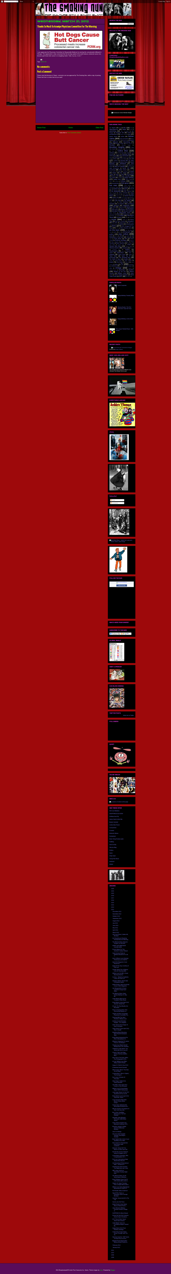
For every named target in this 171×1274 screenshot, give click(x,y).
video (110, 268)
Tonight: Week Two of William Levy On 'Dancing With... (120, 970)
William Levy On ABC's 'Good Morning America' (120, 974)
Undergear (131, 264)
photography (127, 232)
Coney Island (123, 158)
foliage (117, 174)
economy (112, 170)
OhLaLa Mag (112, 847)
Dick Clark (130, 166)
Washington (122, 270)
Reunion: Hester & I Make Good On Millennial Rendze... (119, 1128)
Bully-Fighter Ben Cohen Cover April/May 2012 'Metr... (120, 1139)
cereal (127, 152)
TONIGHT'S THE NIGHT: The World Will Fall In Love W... (120, 1049)
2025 (112, 888)
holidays (123, 181)
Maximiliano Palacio (116, 211)
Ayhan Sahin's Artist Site (115, 819)
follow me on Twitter (128, 715)
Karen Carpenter (122, 285)
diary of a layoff (119, 166)
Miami (118, 214)
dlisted (111, 864)
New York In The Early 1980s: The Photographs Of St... (120, 1058)
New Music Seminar (120, 221)
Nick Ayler (114, 222)
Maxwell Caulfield (128, 211)
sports (111, 252)
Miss (133, 214)
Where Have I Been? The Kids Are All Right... (120, 1070)
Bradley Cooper (120, 143)
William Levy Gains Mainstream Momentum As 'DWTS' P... (120, 1187)
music (113, 219)
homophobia (115, 183)
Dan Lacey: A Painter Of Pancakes (118, 1078)
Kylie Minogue (128, 199)
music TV (125, 219)
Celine (113, 151)
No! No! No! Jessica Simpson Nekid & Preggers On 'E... (120, 1152)
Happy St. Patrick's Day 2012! (120, 1065)
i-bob (101, 1270)
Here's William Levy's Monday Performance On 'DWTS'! (120, 959)
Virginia (130, 268)
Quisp (110, 235)
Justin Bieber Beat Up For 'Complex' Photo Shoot (119, 999)
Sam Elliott (112, 244)
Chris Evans (112, 155)
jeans (125, 188)
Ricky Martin (117, 238)
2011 (112, 1250)
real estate (126, 235)
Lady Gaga (118, 200)
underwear (114, 266)
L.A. (110, 200)
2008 (112, 1257)
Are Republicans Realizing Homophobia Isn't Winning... (120, 939)
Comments (115, 503)
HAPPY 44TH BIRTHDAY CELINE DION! (119, 946)
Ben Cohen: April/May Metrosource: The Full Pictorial (119, 1114)
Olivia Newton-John (125, 228)
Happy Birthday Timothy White (126, 295)
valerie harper (128, 266)
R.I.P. (116, 235)
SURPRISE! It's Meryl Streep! (120, 1213)
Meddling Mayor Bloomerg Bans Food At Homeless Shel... (119, 1034)
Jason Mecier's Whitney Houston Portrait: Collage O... (119, 1209)
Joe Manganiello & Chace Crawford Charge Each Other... (119, 990)
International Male (113, 187)
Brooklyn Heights (117, 147)
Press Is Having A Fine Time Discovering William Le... (119, 1010)
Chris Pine (117, 157)
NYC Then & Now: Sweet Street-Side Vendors (119, 1219)
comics (115, 158)
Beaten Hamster (113, 822)
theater (126, 259)
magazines (126, 205)
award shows (113, 136)
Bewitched (124, 140)
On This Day (128, 230)
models (121, 215)
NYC (114, 226)
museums (131, 217)
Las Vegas (127, 200)
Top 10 (127, 262)
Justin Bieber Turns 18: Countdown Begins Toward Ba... (120, 1224)
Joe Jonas (131, 190)
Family (132, 171)
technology (112, 257)
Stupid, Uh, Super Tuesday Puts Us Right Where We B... (120, 1184)
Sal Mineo (129, 243)
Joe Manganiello (116, 191)
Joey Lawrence (128, 191)
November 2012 (117, 914)
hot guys (125, 183)
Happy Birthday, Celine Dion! (125, 319)
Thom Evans (118, 260)
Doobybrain (112, 836)
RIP (126, 238)
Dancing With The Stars (127, 160)
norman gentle (130, 224)
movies (119, 217)
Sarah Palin (121, 244)
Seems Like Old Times (118, 1202)
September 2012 (117, 918)
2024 (112, 891)
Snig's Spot (112, 856)
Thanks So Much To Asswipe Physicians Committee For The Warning (67, 26)
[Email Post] (41, 59)
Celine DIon (123, 151)
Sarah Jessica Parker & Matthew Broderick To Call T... (120, 954)
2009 (112, 1255)
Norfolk (121, 224)
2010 (112, 1252)
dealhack (111, 861)
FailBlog (111, 841)
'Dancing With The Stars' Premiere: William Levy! (119, 1018)
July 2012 (115, 923)
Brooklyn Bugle (126, 145)
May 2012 (115, 927)
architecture (113, 134)
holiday (116, 181)
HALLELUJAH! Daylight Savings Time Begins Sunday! (118, 1135)
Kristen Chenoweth (118, 199)
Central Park (121, 152)
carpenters (120, 149)
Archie (129, 132)
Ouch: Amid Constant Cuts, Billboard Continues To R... (120, 1123)
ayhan (122, 136)
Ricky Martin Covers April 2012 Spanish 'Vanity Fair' (120, 1003)
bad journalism (124, 138)
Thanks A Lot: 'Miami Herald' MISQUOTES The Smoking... (120, 1045)
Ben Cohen (118, 140)
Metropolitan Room (125, 212)
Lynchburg (130, 203)
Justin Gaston (119, 195)
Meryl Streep (112, 212)
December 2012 (117, 911)
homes (132, 181)
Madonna (116, 205)
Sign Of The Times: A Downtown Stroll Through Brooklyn (120, 1194)
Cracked (111, 830)
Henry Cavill (129, 179)
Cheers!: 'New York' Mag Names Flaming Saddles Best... (119, 1054)
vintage (118, 268)
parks (115, 232)
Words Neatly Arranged (120, 275)
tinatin (111, 262)
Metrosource (112, 214)
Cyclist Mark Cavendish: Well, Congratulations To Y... (120, 1156)
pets (120, 232)
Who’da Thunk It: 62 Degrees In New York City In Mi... (120, 1109)
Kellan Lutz (115, 197)
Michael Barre (126, 214)
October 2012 (116, 916)
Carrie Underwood (129, 149)
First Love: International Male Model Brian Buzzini (120, 1160)
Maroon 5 (122, 208)
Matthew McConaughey (127, 210)
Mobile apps (114, 215)
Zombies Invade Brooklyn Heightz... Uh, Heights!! (119, 1021)
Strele (130, 252)
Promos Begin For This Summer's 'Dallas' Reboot (120, 950)
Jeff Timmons (114, 190)
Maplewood (121, 207)
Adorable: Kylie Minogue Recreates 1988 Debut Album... (119, 1119)
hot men (113, 185)
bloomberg (126, 142)
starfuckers (120, 252)
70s (120, 127)
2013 (112, 907)
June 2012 (116, 925)
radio (121, 235)
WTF (120, 276)
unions (121, 266)
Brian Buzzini (129, 143)
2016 (112, 900)
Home (70, 127)
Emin (131, 169)
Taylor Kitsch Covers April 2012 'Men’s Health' (120, 1029)
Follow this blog (121, 585)
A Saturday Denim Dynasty (119, 1067)
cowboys (116, 160)
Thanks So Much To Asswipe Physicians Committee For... (120, 1014)
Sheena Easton (114, 248)
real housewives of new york (121, 236)
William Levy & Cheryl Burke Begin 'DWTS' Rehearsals (120, 1089)
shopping (125, 248)
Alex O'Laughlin (125, 131)
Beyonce (131, 140)
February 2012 (117, 1245)
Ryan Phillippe (124, 241)
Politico (111, 850)
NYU (117, 228)
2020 (112, 893)
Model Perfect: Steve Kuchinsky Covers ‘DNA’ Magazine (120, 985)
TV (122, 264)
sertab (129, 244)
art (130, 134)
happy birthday (129, 177)
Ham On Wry (112, 844)
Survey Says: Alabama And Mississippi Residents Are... (120, 1105)
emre (119, 171)
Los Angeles (120, 203)
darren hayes (124, 162)
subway (111, 254)
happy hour (117, 179)
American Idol (120, 132)
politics (111, 234)
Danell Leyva (115, 162)
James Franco (118, 188)
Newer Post (41, 127)
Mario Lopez (115, 208)
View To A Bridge (116, 1131)
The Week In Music (115, 259)
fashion (114, 173)
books (111, 143)
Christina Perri (125, 157)
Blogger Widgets (119, 349)
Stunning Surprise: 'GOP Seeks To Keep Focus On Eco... (120, 1237)
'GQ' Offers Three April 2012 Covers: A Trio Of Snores (119, 1085)
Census (111, 153)
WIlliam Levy (122, 273)
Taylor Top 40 (126, 256)
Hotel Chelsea (128, 185)
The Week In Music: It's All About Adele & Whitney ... (119, 1176)
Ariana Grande (123, 134)
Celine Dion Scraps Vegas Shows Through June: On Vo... (120, 1233)
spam (123, 251)
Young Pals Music (114, 858)
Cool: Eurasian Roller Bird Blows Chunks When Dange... (119, 1101)
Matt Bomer (130, 208)
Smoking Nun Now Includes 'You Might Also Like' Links (120, 1167)
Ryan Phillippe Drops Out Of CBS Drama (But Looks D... (120, 1180)
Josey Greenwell (123, 192)
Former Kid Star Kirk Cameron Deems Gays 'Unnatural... (120, 1216)
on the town (114, 230)
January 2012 (116, 1247)
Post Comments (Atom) (74, 132)
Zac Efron (128, 276)
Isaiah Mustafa (124, 187)
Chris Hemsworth (124, 155)
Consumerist (112, 827)
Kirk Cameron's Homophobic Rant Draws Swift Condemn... (120, 1144)
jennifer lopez (123, 190)
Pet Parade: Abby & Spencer (120, 1190)
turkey (116, 264)
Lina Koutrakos (123, 202)
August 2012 (116, 921)
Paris (110, 232)
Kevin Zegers (124, 197)
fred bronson (130, 174)
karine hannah (129, 195)
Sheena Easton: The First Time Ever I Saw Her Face (125, 307)
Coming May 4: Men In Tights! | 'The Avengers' (120, 1074)
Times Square (128, 260)
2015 (112, 902)
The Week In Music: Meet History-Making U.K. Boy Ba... (119, 995)
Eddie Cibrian (123, 170)
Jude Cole (118, 194)
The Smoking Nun (125, 257)
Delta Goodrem (122, 165)
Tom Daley (120, 262)
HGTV (111, 181)
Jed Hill (132, 188)
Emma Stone (112, 171)
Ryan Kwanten (115, 241)
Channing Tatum (126, 154)
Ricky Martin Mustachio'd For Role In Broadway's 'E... (120, 1038)
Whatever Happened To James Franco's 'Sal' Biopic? (120, 1042)
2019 (112, 895)
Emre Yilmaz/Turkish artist (116, 839)
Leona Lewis (112, 202)
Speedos (128, 251)
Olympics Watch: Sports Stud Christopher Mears (120, 981)
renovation (129, 237)
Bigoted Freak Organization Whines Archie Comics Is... (120, 1241)
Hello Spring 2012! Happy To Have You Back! (120, 1025)
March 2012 (116, 932)
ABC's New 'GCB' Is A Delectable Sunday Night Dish (119, 1172)
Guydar (120, 177)
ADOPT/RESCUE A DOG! (116, 813)
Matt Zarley (115, 210)
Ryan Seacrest (120, 243)
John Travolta (112, 192)
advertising (112, 131)
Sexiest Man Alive (115, 246)
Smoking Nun (116, 249)
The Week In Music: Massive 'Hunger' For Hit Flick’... (120, 942)
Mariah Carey (130, 207)
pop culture (123, 234)
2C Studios (112, 127)
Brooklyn (112, 145)
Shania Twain (129, 246)
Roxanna (132, 240)
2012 (112, 909)
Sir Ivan (132, 247)
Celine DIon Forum (114, 825)
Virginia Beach (112, 269)
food (122, 174)
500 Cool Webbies (114, 811)
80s (124, 127)
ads (131, 129)
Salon (111, 853)
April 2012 (115, 930)
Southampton (113, 251)
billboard (115, 142)
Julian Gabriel (125, 194)
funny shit (115, 176)
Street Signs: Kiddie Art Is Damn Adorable (119, 1081)
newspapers (130, 221)
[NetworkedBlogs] (121, 582)
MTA (126, 217)
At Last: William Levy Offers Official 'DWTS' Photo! (119, 1062)
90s (131, 127)
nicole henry (123, 222)
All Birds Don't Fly (114, 816)
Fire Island (123, 173)
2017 (112, 898)
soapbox (127, 249)
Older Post (99, 127)
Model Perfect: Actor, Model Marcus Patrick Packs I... (119, 1205)
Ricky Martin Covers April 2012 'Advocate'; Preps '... (120, 1096)
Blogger (113, 1270)
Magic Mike (112, 207)
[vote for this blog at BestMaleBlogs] (121, 541)
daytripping (123, 163)
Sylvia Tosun (121, 254)
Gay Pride (112, 177)
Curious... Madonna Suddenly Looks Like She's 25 (120, 977)
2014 (112, 905)
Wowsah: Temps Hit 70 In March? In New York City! (119, 1148)
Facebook (125, 171)
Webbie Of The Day (120, 271)
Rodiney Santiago (120, 240)
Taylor (130, 254)
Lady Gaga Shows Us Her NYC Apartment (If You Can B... (120, 1093)
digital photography (114, 168)
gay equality (126, 176)
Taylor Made (113, 256)
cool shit (131, 158)
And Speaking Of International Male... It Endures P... (120, 1163)
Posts (113, 500)
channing (117, 154)
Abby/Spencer (113, 129)
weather (131, 270)
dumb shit (43, 61)
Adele (124, 129)
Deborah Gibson (113, 833)
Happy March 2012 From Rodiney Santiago (119, 1228)
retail (110, 238)
